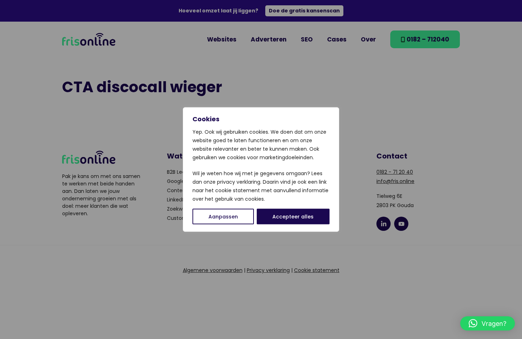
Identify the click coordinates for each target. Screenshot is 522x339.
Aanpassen (223, 216)
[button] (487, 323)
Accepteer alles (293, 216)
